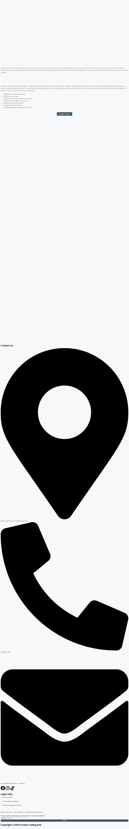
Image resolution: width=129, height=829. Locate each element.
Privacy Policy (7, 797)
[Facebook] (3, 788)
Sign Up (64, 820)
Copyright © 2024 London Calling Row (21, 824)
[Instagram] (7, 788)
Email (2, 818)
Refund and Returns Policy (11, 805)
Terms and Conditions (10, 801)
